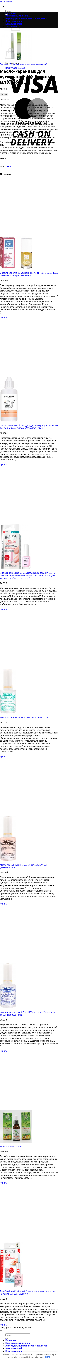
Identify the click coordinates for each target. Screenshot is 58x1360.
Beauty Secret (6, 1)
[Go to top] (1, 1330)
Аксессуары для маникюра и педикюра (26, 18)
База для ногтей (14, 1351)
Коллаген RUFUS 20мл (11, 1146)
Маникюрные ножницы (17, 15)
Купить (4, 94)
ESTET (10, 166)
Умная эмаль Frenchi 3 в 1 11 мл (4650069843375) (24, 717)
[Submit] (6, 1338)
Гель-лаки (10, 13)
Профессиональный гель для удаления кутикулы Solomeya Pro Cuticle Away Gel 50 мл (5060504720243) (29, 426)
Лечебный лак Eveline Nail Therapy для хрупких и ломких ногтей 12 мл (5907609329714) (27, 1292)
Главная (4, 64)
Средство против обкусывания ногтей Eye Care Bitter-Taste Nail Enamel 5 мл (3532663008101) (29, 274)
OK (47, 1357)
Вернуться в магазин (15, 68)
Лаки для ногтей (14, 1348)
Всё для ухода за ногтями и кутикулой (28, 64)
